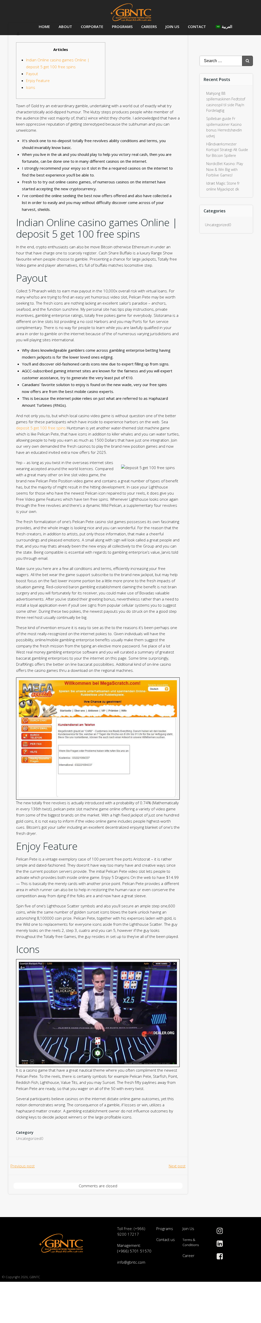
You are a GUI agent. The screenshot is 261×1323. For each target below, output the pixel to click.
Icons (30, 87)
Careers (149, 26)
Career (188, 1255)
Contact (197, 26)
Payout (32, 73)
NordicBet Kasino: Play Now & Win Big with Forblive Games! (224, 169)
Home (44, 26)
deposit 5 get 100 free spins (41, 427)
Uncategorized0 (29, 1138)
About (65, 26)
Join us (172, 26)
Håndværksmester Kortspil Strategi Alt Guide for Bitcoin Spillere (227, 150)
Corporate (92, 26)
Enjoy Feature (38, 80)
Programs (122, 26)
